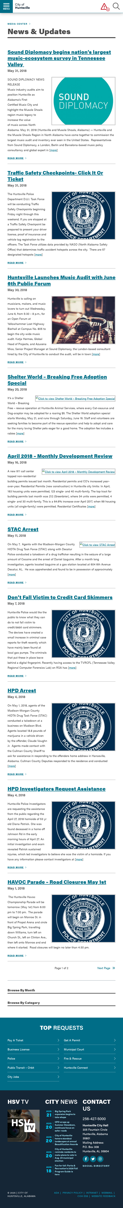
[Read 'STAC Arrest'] (97, 545)
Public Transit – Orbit (21, 1067)
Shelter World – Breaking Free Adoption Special (57, 379)
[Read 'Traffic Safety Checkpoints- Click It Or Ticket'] (83, 215)
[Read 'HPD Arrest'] (83, 727)
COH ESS (83, 1196)
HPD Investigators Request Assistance (57, 788)
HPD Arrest (22, 690)
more (53, 150)
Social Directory (96, 1165)
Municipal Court (74, 1049)
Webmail (107, 1192)
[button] (104, 6)
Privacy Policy (73, 1192)
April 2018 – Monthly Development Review (60, 455)
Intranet (92, 1192)
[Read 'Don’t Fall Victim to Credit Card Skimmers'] (83, 634)
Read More (16, 158)
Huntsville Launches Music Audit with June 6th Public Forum (61, 280)
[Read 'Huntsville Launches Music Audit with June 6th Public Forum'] (83, 320)
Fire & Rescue (73, 1058)
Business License (18, 1049)
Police (11, 1058)
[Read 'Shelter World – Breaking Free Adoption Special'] (75, 398)
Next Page (104, 968)
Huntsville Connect (76, 1067)
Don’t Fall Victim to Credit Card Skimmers (60, 596)
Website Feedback (103, 1196)
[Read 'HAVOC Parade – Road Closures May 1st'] (83, 918)
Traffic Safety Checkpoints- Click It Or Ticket (55, 175)
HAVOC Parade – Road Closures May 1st (57, 881)
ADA (56, 1192)
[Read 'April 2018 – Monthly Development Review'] (78, 472)
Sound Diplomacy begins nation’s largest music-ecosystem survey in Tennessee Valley (59, 58)
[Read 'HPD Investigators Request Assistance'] (83, 825)
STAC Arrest (23, 528)
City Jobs (13, 1077)
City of (22, 6)
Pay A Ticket (15, 1040)
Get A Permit (72, 1040)
